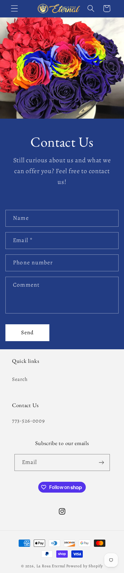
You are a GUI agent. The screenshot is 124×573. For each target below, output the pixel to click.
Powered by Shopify (84, 566)
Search (19, 379)
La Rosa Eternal (51, 566)
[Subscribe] (102, 462)
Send (27, 332)
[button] (15, 9)
